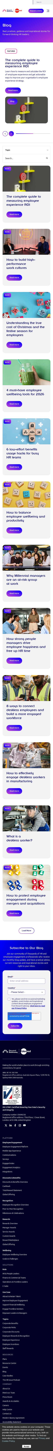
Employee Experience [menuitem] (11, 1340)
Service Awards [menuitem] (9, 1232)
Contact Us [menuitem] (7, 1414)
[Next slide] (11, 133)
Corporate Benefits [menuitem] (10, 1323)
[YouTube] (24, 1125)
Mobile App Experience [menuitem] (12, 1151)
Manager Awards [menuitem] (9, 1228)
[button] (26, 150)
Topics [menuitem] (5, 1319)
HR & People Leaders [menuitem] (11, 1274)
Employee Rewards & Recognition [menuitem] (16, 1336)
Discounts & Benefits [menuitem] (11, 1178)
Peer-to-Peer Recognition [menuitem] (13, 1209)
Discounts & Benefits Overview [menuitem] (15, 1182)
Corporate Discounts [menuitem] (11, 1332)
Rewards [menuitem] (6, 1219)
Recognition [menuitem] (8, 1201)
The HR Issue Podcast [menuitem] (11, 1380)
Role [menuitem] (4, 1269)
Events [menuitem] (5, 1367)
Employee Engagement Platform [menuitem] (15, 1147)
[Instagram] (20, 1125)
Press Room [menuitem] (7, 1397)
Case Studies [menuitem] (8, 1376)
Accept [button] (26, 1446)
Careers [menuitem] (6, 1405)
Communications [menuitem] (9, 1155)
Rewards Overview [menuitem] (10, 1223)
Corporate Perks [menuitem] (9, 1327)
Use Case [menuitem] (6, 1292)
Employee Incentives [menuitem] (11, 1344)
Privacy (42, 1438)
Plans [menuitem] (5, 1359)
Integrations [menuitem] (7, 1172)
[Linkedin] (10, 1125)
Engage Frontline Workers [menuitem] (13, 1309)
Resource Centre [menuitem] (9, 1363)
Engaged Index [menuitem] (8, 1163)
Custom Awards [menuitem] (9, 1236)
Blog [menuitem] (4, 1372)
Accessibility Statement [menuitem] (12, 1422)
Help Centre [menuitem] (7, 1409)
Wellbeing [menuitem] (7, 1250)
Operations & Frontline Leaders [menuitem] (15, 1282)
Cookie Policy (8, 1441)
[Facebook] (15, 1125)
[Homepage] (12, 11)
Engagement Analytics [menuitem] (11, 1167)
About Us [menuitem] (6, 1389)
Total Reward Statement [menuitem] (12, 1190)
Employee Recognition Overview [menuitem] (16, 1205)
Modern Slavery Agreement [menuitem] (13, 1418)
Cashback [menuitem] (6, 1186)
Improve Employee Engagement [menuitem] (15, 1301)
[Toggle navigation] (47, 10)
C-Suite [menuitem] (5, 1286)
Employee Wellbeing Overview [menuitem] (15, 1255)
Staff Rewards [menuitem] (8, 1348)
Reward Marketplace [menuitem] (11, 1240)
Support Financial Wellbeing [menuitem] (14, 1305)
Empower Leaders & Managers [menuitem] (15, 1313)
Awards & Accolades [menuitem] (11, 1401)
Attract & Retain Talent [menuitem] (12, 1296)
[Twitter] (6, 1125)
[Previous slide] (5, 133)
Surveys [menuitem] (6, 1159)
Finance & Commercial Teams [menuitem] (14, 1278)
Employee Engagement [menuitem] (12, 1142)
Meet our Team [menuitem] (9, 1393)
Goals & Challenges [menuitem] (10, 1259)
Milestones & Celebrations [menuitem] (13, 1213)
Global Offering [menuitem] (9, 1194)
